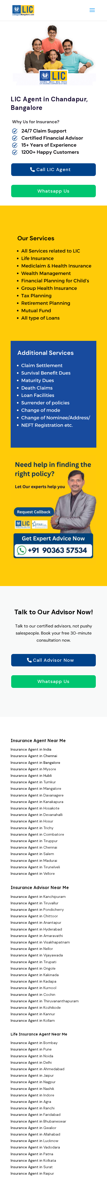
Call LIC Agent (53, 169)
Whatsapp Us (53, 191)
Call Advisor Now (53, 660)
